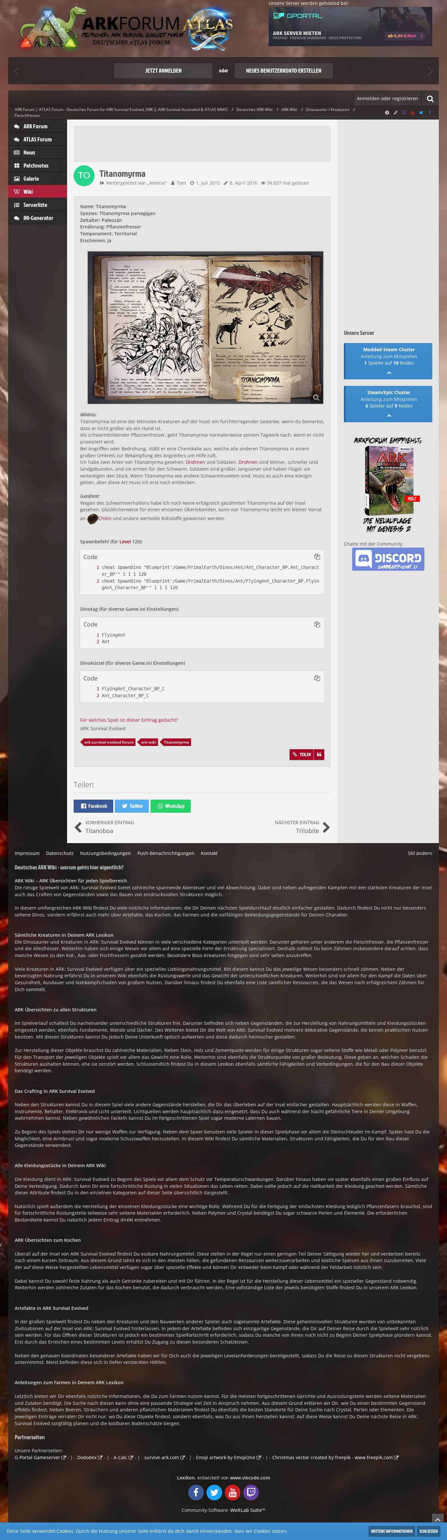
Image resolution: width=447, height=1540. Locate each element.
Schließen (429, 1531)
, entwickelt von (223, 1478)
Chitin (105, 518)
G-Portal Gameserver (37, 1457)
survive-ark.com (161, 1457)
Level (125, 541)
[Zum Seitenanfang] (438, 1519)
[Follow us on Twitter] (421, 112)
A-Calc (120, 1457)
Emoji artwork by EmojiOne (225, 1457)
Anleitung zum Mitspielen (389, 356)
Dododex (87, 1457)
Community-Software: (223, 1510)
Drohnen (195, 462)
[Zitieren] (319, 754)
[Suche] (430, 98)
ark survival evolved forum (109, 742)
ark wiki (148, 742)
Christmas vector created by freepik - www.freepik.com (332, 1457)
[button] (317, 557)
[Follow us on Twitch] (404, 112)
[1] (91, 567)
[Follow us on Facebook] (429, 112)
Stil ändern (420, 853)
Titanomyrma (176, 742)
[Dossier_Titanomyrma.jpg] (205, 327)
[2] (91, 581)
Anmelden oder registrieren (387, 98)
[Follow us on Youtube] (412, 112)
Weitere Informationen (392, 1531)
